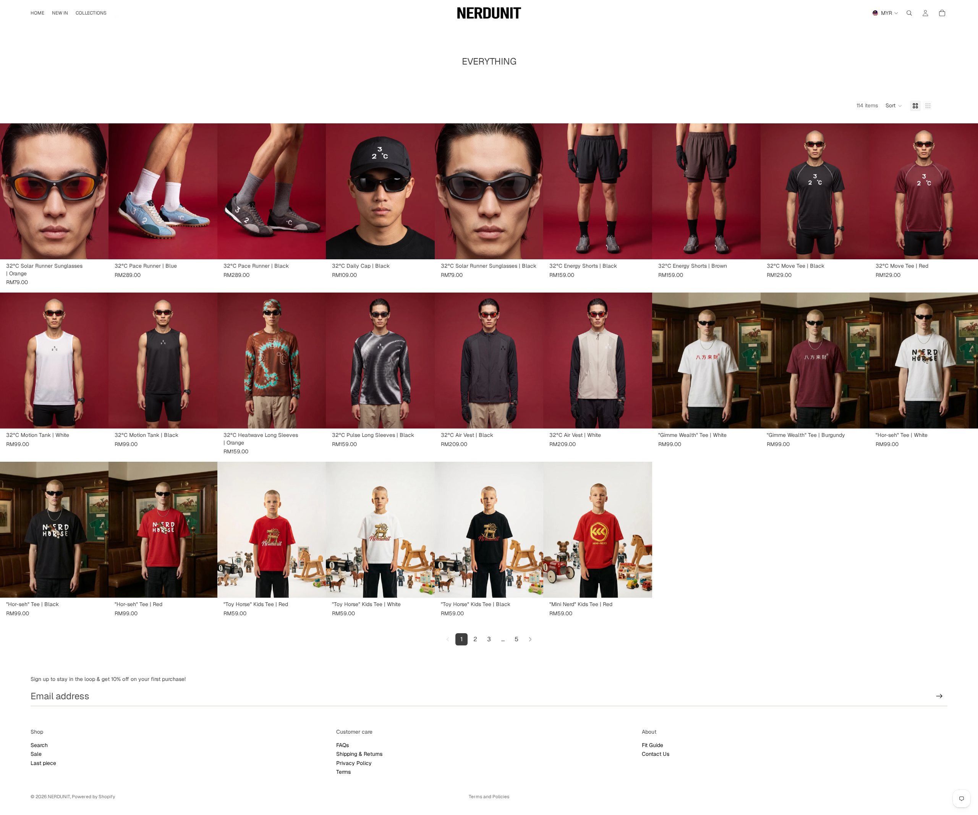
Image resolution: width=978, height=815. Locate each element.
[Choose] (205, 247)
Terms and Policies (489, 797)
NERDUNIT (59, 797)
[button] (894, 105)
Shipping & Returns (359, 753)
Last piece (43, 763)
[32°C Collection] (121, 13)
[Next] (530, 639)
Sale (36, 753)
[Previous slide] (11, 191)
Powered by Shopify (93, 797)
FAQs (342, 745)
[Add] (97, 247)
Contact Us (655, 753)
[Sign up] (939, 696)
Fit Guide (652, 745)
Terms (343, 771)
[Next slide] (97, 191)
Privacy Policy (354, 763)
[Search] (909, 13)
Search (39, 745)
